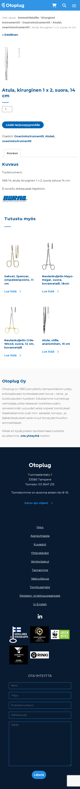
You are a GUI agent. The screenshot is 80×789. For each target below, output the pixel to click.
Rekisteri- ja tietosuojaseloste (40, 595)
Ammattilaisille (28, 17)
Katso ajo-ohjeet (36, 503)
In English (40, 604)
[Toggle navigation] (74, 5)
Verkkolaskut (40, 561)
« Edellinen (10, 34)
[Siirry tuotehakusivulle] (64, 5)
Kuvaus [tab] (12, 153)
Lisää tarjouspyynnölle (23, 125)
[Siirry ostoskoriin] (54, 5)
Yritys (39, 527)
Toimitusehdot (40, 587)
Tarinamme (40, 570)
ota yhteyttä (29, 436)
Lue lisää (10, 291)
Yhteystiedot (40, 553)
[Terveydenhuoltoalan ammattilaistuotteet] (12, 5)
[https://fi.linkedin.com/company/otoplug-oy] (40, 616)
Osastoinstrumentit (36, 22)
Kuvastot (40, 544)
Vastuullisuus (40, 578)
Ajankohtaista (40, 536)
